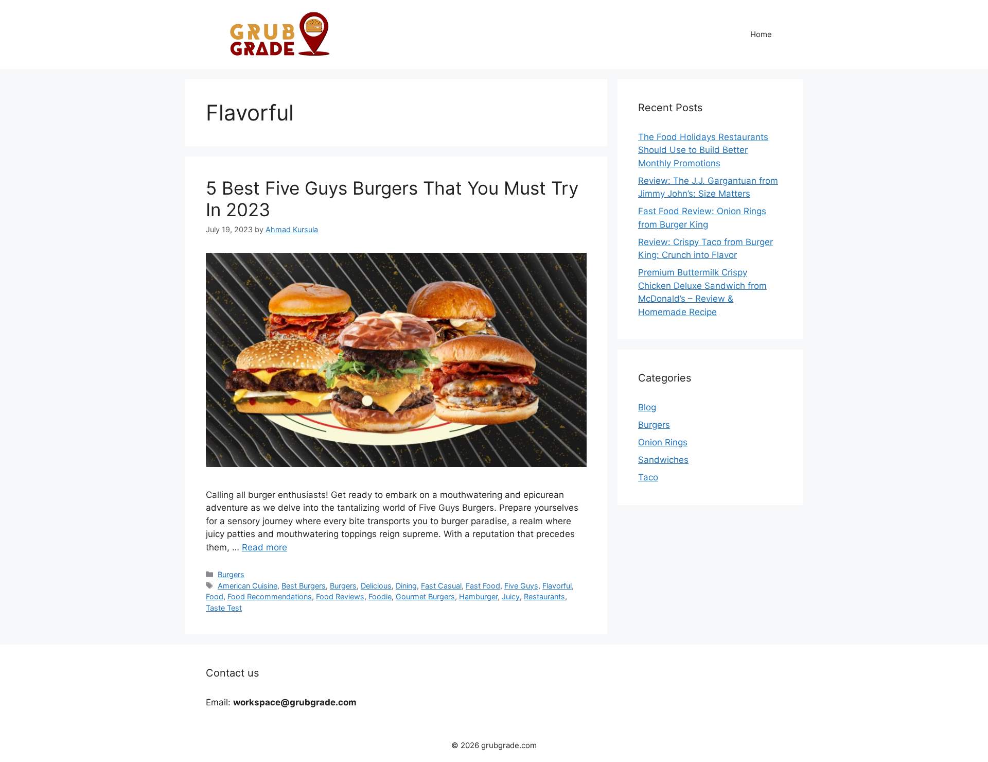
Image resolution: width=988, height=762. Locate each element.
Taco (648, 477)
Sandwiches (663, 460)
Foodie (380, 596)
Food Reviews (340, 596)
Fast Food (483, 585)
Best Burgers (303, 585)
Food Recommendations (269, 596)
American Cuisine (247, 585)
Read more (264, 547)
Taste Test (224, 607)
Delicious (376, 585)
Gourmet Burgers (425, 596)
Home (761, 34)
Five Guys (521, 585)
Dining (406, 585)
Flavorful (557, 585)
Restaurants (544, 596)
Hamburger (478, 596)
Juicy (511, 596)
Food (214, 596)
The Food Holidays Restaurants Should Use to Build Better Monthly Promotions (703, 150)
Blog (647, 407)
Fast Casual (441, 585)
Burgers (231, 574)
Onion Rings (662, 442)
